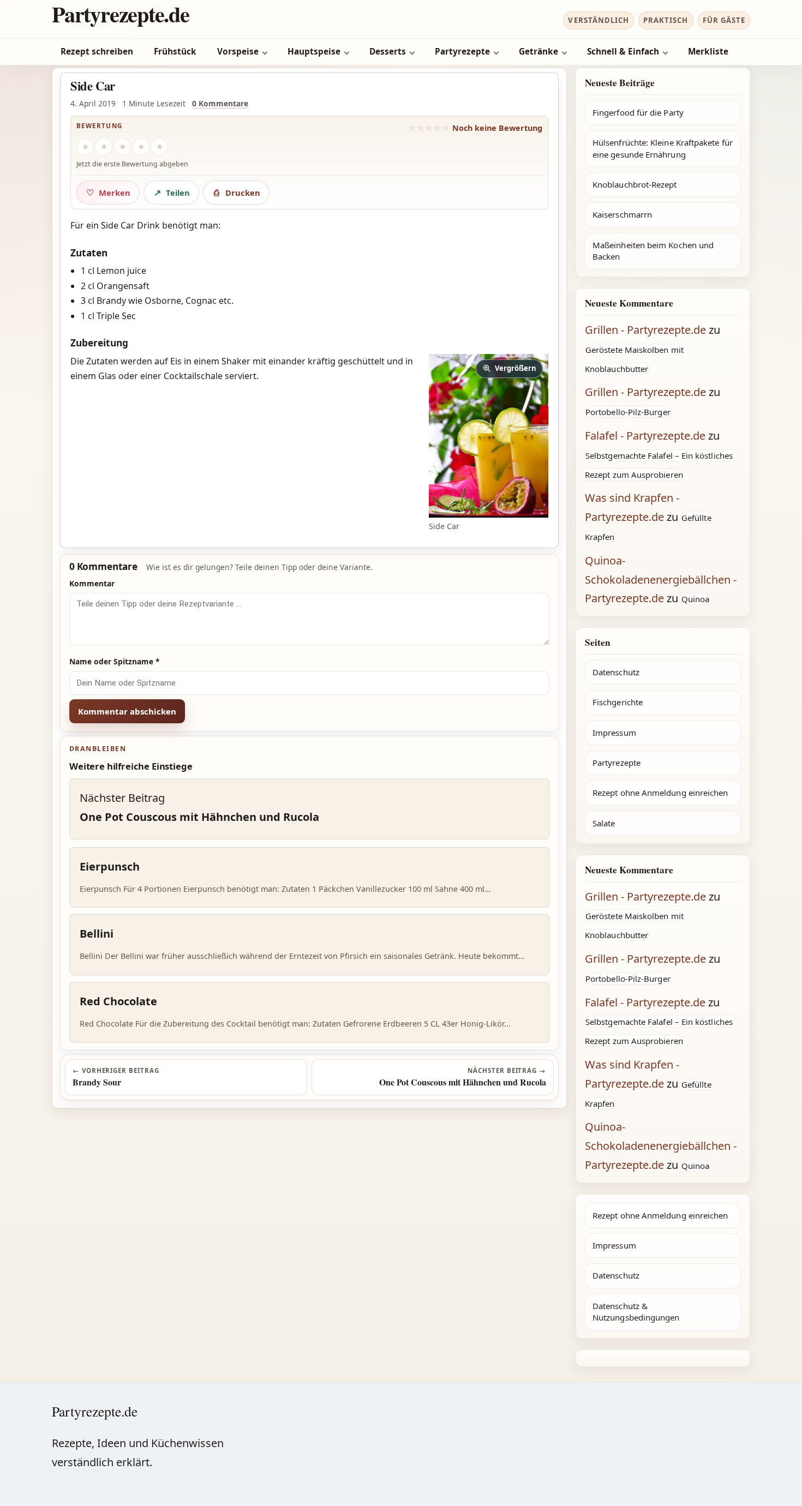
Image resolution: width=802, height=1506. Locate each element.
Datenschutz (615, 672)
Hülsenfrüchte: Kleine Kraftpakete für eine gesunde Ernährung (662, 148)
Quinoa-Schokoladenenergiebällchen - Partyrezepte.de (661, 579)
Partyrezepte (462, 51)
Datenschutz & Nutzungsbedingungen (635, 1311)
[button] (488, 436)
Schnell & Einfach (623, 51)
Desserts (387, 51)
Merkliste (708, 51)
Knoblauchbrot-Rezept (634, 184)
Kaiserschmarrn (622, 214)
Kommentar (92, 583)
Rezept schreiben (97, 51)
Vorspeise (238, 51)
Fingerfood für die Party (638, 112)
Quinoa (695, 598)
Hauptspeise (314, 51)
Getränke (538, 51)
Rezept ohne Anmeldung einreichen (660, 792)
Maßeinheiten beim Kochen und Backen (653, 250)
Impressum (614, 732)
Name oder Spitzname (114, 661)
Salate (603, 823)
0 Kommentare (220, 103)
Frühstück (175, 51)
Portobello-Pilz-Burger (628, 411)
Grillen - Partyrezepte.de (645, 329)
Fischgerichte (617, 702)
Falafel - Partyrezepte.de (645, 435)
